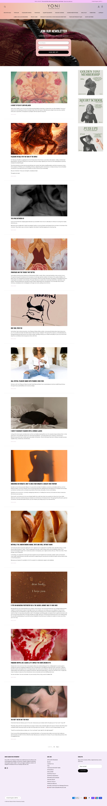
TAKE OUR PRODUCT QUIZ (75, 16)
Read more (13, 114)
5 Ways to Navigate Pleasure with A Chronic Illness (26, 431)
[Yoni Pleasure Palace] (53, 6)
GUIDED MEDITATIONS (72, 12)
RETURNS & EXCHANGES (53, 777)
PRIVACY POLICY (51, 781)
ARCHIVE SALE (7, 12)
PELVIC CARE (34, 16)
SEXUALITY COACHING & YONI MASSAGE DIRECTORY (53, 16)
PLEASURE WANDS (26, 12)
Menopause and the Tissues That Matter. (23, 272)
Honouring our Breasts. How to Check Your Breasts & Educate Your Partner (34, 483)
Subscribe (83, 770)
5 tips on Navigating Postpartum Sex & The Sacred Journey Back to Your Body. (34, 605)
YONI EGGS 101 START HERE (53, 767)
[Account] (98, 7)
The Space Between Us (17, 218)
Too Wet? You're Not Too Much (20, 719)
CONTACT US (50, 763)
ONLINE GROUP (51, 779)
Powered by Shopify (20, 801)
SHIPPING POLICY (51, 773)
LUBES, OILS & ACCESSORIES (21, 16)
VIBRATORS (92, 12)
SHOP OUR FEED (89, 16)
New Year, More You (16, 328)
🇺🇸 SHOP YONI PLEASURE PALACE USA (56, 787)
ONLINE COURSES (59, 12)
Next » (57, 746)
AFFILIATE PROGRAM (52, 759)
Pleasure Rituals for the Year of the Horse (24, 156)
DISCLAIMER (50, 771)
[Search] (5, 7)
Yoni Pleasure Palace (12, 801)
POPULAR (16, 12)
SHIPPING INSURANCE (52, 775)
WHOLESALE (50, 769)
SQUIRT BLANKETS (47, 12)
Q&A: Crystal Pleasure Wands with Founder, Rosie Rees (27, 381)
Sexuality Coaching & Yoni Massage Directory (57, 785)
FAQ (48, 765)
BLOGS (49, 761)
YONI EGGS (37, 12)
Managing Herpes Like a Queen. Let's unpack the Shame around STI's (31, 662)
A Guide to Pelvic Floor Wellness (21, 105)
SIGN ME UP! (53, 52)
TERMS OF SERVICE (52, 783)
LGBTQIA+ (101, 12)
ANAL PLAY (84, 12)
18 (54, 746)
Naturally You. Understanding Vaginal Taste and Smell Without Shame (31, 544)
